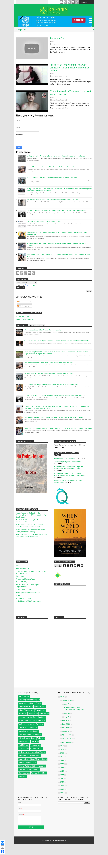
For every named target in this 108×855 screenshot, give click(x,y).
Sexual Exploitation (38, 759)
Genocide (31, 714)
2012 (62, 775)
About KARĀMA (22, 582)
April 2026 (66, 731)
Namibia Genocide (38, 773)
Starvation (39, 710)
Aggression (22, 749)
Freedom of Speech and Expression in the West (44, 222)
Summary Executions (26, 762)
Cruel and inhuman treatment (29, 735)
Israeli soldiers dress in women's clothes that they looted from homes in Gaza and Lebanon (58, 428)
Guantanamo (23, 773)
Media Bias (22, 755)
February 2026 (68, 739)
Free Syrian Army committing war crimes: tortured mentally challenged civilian (70, 67)
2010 (62, 782)
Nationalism (34, 755)
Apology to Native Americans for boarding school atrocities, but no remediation (56, 156)
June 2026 (66, 724)
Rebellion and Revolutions (28, 769)
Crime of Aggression (26, 738)
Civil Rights (22, 745)
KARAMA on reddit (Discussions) (28, 601)
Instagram (73, 2)
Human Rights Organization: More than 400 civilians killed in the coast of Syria (53, 417)
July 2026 (66, 720)
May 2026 (66, 728)
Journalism (22, 731)
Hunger (29, 724)
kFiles (18, 595)
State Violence (38, 721)
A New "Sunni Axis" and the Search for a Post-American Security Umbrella (31, 526)
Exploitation (22, 752)
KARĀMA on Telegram (77, 2)
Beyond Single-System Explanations (67, 462)
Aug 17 (67, 704)
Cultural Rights (24, 766)
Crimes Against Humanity (27, 700)
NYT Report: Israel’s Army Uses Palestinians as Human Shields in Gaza (52, 200)
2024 (62, 749)
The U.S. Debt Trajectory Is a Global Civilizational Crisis (29, 521)
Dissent (21, 714)
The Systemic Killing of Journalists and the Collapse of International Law (51, 385)
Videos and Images (23, 317)
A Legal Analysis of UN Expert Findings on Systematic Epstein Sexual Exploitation (57, 211)
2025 (62, 746)
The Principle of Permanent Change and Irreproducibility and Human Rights (68, 468)
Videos (61, 2)
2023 (62, 753)
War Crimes (22, 696)
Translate (32, 285)
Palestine (43, 714)
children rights (33, 703)
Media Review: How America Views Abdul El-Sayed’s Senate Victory (31, 531)
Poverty (38, 724)
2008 (62, 789)
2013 (62, 771)
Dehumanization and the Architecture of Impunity (42, 330)
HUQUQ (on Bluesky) (65, 2)
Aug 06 (67, 713)
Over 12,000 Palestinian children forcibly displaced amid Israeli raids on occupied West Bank (58, 255)
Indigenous (32, 728)
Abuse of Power (24, 707)
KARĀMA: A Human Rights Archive (57, 840)
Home (18, 565)
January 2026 (67, 742)
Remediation (23, 759)
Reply (52, 41)
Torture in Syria (58, 38)
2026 (62, 697)
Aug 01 (67, 717)
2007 (62, 793)
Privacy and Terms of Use (25, 579)
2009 (62, 786)
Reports (21, 728)
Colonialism (38, 707)
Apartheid (30, 717)
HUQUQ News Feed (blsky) (26, 319)
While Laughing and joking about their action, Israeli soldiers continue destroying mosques (56, 244)
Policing (40, 738)
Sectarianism (23, 742)
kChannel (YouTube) (23, 598)
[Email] (2, 847)
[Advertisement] (70, 600)
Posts (21, 302)
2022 (62, 757)
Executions (34, 745)
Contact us (20, 576)
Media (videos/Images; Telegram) (28, 593)
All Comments (24, 306)
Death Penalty (35, 749)
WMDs (20, 724)
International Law (37, 752)
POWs (20, 717)
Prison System (23, 721)
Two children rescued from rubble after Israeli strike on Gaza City (51, 167)
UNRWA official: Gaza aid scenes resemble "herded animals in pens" (52, 178)
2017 (62, 764)
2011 (62, 778)
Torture (21, 703)
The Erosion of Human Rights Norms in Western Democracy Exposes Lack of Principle (56, 341)
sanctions (33, 731)
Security (21, 776)
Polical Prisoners (24, 710)
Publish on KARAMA (23, 590)
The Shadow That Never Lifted (65, 459)
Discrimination (38, 766)
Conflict (41, 717)
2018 (62, 760)
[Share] (2, 851)
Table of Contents (22, 568)
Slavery (34, 742)
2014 (62, 767)
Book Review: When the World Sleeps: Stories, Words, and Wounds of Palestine (69, 474)
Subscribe (69, 2)
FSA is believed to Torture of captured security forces (70, 93)
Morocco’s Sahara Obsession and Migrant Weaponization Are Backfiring (31, 536)
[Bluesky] (2, 843)
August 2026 (67, 700)
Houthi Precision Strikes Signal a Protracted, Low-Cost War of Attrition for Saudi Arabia (31, 515)
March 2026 (67, 735)
